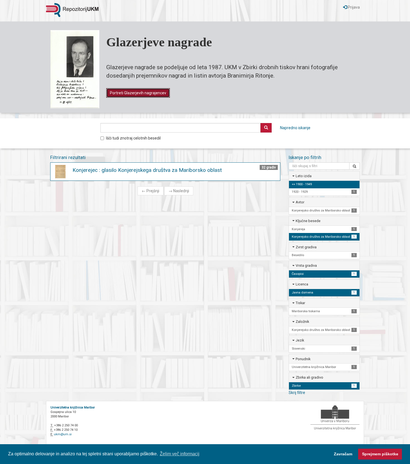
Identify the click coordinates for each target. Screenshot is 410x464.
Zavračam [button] (343, 454)
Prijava (353, 7)
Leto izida (304, 176)
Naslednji (178, 191)
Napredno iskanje (295, 128)
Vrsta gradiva (306, 265)
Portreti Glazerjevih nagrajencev (138, 93)
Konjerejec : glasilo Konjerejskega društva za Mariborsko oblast (147, 170)
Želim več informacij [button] (179, 453)
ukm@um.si (63, 434)
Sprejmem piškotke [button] (380, 454)
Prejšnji (150, 191)
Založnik (302, 321)
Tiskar (300, 303)
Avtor (300, 202)
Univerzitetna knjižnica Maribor (72, 407)
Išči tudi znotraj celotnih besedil (133, 138)
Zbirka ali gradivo (309, 377)
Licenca (302, 284)
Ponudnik (303, 359)
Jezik (300, 340)
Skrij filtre (297, 392)
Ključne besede (308, 221)
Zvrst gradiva (306, 247)
